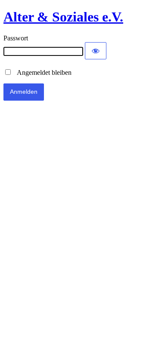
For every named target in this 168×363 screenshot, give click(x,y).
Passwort (15, 38)
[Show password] (95, 50)
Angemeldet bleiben (42, 72)
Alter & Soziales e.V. (63, 17)
